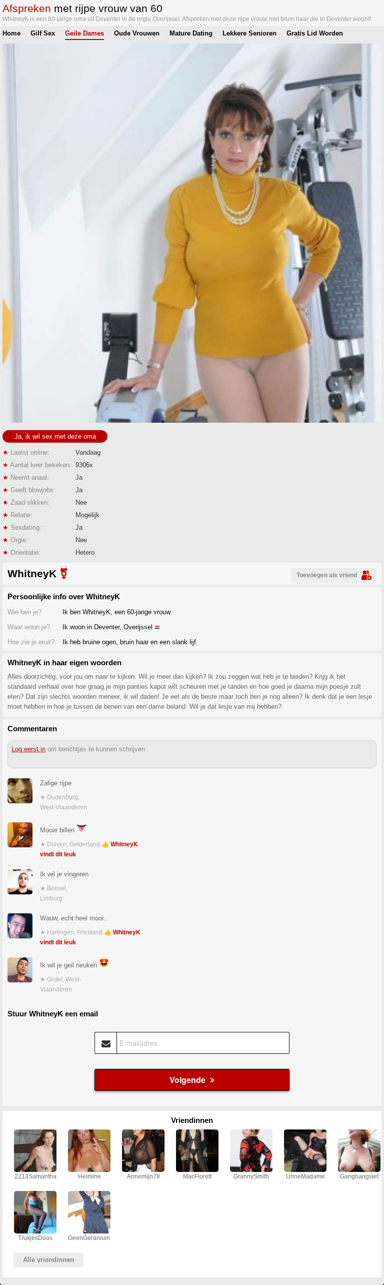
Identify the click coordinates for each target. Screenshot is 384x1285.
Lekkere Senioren (249, 33)
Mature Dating (191, 33)
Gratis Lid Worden (314, 33)
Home (11, 33)
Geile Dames (84, 33)
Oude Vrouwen (137, 33)
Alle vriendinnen (48, 1259)
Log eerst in (29, 749)
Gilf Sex (42, 33)
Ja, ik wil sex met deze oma (55, 436)
